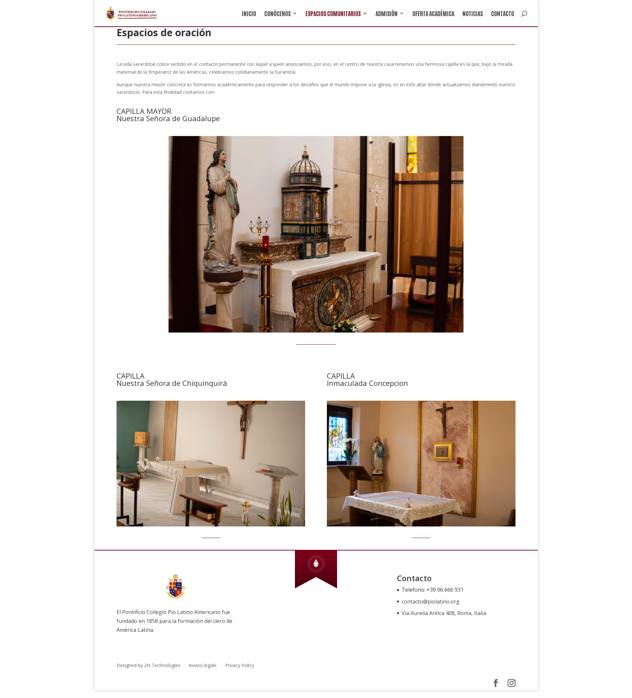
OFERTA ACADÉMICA (433, 14)
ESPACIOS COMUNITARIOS (333, 14)
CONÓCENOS (277, 14)
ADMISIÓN (387, 14)
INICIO (249, 14)
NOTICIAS (472, 14)
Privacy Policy (239, 665)
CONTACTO (502, 14)
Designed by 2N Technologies (148, 665)
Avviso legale (203, 665)
